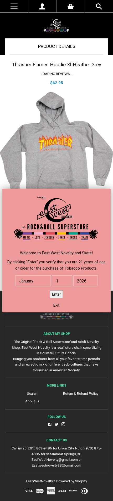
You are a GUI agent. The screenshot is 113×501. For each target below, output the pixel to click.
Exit (56, 305)
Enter (56, 294)
